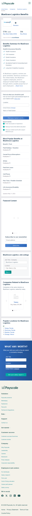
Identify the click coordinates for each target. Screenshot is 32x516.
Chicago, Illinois (9, 334)
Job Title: (8, 357)
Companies (12, 9)
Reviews (15, 25)
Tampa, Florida (9, 328)
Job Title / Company (11, 260)
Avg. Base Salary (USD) (10, 34)
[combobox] (16, 105)
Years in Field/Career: (9, 110)
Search (8, 272)
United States (4, 9)
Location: (5, 102)
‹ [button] (14, 217)
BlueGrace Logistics (22, 9)
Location (7, 266)
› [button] (18, 217)
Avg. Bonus (23, 34)
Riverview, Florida (10, 330)
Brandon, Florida (9, 332)
